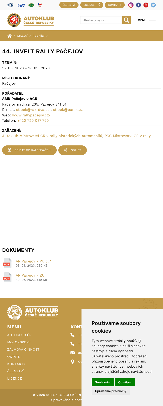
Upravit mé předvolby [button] (110, 391)
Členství (69, 4)
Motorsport (19, 342)
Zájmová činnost (23, 349)
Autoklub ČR (19, 335)
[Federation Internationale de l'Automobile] (10, 5)
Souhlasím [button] (103, 382)
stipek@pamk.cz (68, 109)
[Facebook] (138, 5)
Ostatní (22, 35)
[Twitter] (153, 5)
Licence (89, 4)
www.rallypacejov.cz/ (31, 115)
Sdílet (76, 150)
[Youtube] (145, 5)
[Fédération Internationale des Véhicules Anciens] (31, 5)
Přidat (32, 150)
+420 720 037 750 (33, 120)
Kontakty (114, 4)
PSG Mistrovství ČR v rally (128, 136)
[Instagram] (130, 5)
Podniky (38, 35)
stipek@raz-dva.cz (32, 109)
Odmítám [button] (125, 382)
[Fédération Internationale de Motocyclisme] (21, 5)
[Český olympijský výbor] (40, 5)
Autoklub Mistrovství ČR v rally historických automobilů (52, 136)
